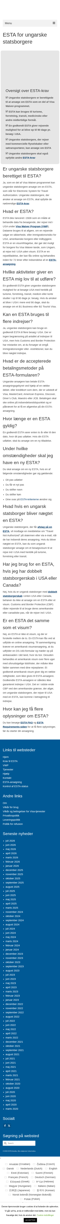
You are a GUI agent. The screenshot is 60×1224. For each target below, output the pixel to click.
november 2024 (14, 912)
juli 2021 (10, 1058)
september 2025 (15, 882)
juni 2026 (11, 845)
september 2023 (15, 966)
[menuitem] (17, 1164)
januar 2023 (12, 1000)
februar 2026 (13, 861)
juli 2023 (10, 974)
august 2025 (12, 886)
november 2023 (14, 958)
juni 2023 (11, 979)
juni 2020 (11, 1096)
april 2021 (11, 1071)
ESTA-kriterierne (29, 499)
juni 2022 (11, 1025)
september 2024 (15, 920)
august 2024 (12, 924)
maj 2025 (11, 899)
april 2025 (11, 903)
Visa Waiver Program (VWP (32, 226)
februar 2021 (13, 1079)
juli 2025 (10, 891)
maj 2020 (11, 1100)
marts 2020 (12, 1108)
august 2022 (12, 1016)
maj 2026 (11, 849)
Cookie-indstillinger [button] (45, 1215)
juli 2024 (10, 928)
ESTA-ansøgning (12, 782)
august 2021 (12, 1054)
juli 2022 (10, 1020)
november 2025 (14, 874)
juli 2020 (10, 1092)
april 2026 (11, 853)
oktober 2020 (13, 1083)
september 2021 (15, 1050)
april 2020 (11, 1104)
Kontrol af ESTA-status (15, 786)
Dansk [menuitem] (10, 1168)
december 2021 (14, 1041)
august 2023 (12, 970)
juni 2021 (11, 1062)
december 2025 (14, 870)
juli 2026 (10, 840)
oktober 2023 (13, 962)
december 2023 (14, 953)
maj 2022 (11, 1029)
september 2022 (15, 1012)
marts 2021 (12, 1075)
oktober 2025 (13, 878)
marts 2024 (12, 941)
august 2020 (12, 1087)
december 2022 (14, 1004)
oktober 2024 (13, 916)
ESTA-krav (29, 157)
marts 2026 (12, 857)
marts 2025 (12, 907)
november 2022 (14, 1008)
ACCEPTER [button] (30, 1220)
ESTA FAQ (27, 722)
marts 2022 (12, 1037)
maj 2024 (11, 937)
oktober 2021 (13, 1046)
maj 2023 (11, 983)
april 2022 (11, 1033)
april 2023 (11, 987)
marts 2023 (12, 991)
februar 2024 (13, 945)
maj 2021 (11, 1067)
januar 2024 (12, 949)
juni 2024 (11, 933)
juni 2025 (11, 895)
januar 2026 (12, 865)
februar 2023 (13, 995)
